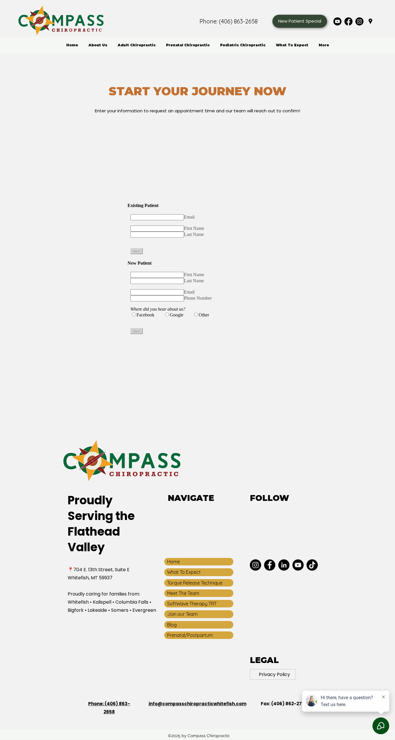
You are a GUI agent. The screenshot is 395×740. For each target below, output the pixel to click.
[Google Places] (370, 21)
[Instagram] (359, 21)
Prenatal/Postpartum (190, 635)
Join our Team (182, 614)
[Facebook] (348, 21)
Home (173, 562)
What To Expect (184, 572)
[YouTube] (298, 565)
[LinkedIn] (283, 565)
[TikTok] (312, 565)
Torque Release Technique (194, 583)
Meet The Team (183, 593)
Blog (172, 625)
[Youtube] (337, 21)
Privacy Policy (274, 674)
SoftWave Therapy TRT (192, 604)
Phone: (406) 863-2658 (229, 21)
